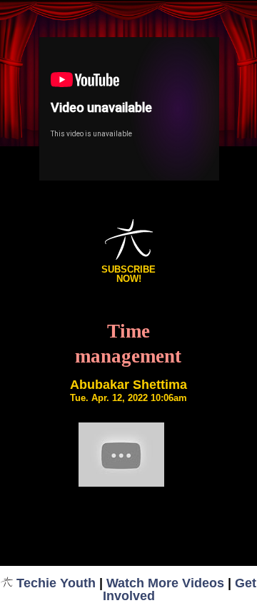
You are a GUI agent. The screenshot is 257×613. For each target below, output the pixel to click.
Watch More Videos (165, 583)
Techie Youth (56, 583)
